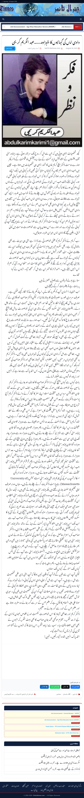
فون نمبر (48, 786)
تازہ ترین (75, 694)
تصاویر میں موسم (37, 786)
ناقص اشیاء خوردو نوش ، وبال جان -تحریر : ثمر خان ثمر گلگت (60, 756)
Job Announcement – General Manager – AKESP (65, 713)
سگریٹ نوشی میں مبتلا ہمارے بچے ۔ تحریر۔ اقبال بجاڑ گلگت (59, 762)
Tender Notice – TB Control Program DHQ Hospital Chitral (62, 726)
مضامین (58, 694)
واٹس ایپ (54, 687)
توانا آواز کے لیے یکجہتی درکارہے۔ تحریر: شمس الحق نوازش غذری (58, 769)
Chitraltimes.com (39, 795)
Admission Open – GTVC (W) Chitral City (67, 733)
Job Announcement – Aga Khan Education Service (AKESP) (61, 720)
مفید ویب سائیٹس (59, 786)
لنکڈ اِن (43, 687)
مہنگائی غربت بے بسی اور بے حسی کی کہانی (65, 750)
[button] (80, 19)
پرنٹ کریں (9, 48)
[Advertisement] (42, 661)
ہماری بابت (15, 786)
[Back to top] (4, 796)
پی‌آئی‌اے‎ (34, 790)
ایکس (64, 687)
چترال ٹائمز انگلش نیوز (46, 790)
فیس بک (74, 687)
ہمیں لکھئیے (25, 786)
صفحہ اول (5, 786)
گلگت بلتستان (66, 694)
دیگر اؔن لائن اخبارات (74, 786)
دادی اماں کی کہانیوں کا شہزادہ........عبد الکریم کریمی (18, 694)
